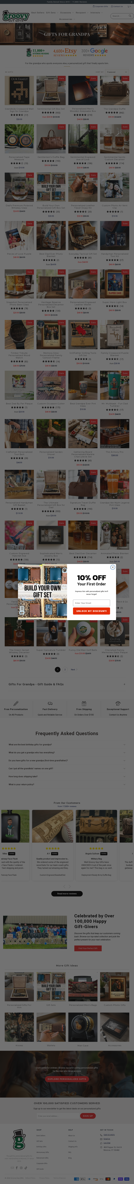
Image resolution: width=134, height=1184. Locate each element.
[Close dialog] (112, 567)
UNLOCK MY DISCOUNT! (91, 611)
